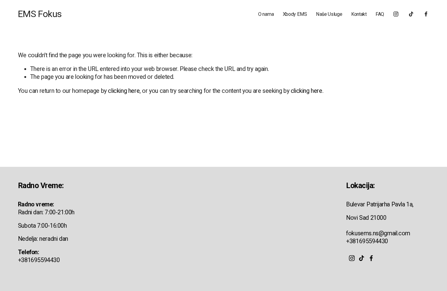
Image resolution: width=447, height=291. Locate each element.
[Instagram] (396, 14)
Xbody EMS (295, 14)
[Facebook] (426, 14)
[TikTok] (411, 14)
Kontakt (359, 14)
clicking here (124, 90)
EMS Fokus (40, 14)
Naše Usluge (329, 14)
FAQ (380, 14)
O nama (266, 14)
